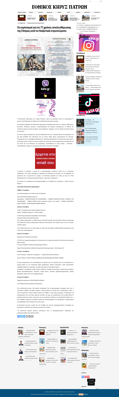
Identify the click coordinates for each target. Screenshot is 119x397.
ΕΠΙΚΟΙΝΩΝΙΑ (91, 380)
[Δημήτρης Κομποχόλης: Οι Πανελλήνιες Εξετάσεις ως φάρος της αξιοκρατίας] (20, 343)
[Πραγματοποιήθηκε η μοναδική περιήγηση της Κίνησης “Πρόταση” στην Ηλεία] (63, 341)
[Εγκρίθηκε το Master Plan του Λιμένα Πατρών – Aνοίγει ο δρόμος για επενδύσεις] (84, 343)
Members (78, 12)
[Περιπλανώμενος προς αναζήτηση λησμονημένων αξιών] (20, 358)
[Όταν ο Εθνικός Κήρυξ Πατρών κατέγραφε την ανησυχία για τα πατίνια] (80, 132)
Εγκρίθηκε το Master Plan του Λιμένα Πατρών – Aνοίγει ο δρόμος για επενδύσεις (94, 343)
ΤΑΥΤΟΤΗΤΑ (91, 383)
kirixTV (68, 12)
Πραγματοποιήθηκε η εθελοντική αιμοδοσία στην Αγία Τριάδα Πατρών (65, 19)
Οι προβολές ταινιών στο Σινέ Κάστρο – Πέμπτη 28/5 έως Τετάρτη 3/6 (92, 58)
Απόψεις (59, 12)
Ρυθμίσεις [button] (86, 394)
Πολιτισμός (40, 12)
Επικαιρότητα (33, 23)
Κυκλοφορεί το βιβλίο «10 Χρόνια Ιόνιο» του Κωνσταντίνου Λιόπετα (52, 341)
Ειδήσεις (31, 12)
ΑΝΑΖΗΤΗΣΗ (83, 386)
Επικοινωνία (96, 12)
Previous (18, 17)
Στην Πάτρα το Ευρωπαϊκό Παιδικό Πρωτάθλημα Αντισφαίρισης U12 (94, 366)
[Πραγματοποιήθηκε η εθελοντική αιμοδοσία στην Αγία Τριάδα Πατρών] (80, 80)
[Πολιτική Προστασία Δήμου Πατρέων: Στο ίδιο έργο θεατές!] (20, 352)
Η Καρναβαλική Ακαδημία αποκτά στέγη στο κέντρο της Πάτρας (91, 139)
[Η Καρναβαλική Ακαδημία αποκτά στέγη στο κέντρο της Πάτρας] (80, 140)
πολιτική (61, 394)
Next (100, 17)
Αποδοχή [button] (81, 394)
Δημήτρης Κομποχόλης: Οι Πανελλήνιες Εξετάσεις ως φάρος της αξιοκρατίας (31, 343)
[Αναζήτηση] (97, 389)
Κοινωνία (36, 23)
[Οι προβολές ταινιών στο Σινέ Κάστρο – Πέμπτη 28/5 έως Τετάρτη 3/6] (80, 59)
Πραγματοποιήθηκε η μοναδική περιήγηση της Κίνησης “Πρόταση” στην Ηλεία (73, 341)
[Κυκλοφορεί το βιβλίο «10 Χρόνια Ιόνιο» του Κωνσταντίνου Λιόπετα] (42, 341)
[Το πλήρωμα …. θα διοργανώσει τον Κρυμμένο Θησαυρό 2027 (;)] (80, 123)
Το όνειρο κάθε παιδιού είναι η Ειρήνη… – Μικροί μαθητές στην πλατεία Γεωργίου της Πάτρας (93, 87)
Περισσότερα (87, 12)
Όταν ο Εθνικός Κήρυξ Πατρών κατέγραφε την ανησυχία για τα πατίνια (91, 130)
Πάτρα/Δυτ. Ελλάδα (22, 12)
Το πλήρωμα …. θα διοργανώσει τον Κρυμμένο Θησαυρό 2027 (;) (92, 121)
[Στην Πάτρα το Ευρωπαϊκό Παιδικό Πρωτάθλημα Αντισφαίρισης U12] (84, 366)
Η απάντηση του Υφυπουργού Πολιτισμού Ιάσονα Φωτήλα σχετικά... (43, 19)
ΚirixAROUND (49, 12)
